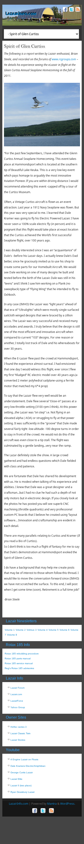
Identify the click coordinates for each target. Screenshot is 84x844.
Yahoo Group (17, 707)
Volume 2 (21, 630)
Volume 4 (43, 630)
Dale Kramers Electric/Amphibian (28, 766)
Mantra (52, 804)
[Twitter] (71, 10)
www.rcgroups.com (64, 59)
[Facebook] (65, 10)
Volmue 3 (32, 630)
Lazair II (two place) (21, 785)
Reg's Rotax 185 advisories (19, 668)
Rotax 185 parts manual (18, 658)
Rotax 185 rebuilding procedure (22, 653)
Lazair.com (16, 694)
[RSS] (77, 10)
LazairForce (16, 701)
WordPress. (67, 804)
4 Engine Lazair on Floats (24, 759)
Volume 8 (12, 634)
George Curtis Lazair (21, 772)
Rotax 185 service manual (19, 663)
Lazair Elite (16, 779)
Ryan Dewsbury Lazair (22, 792)
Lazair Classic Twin (20, 733)
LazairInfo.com (21, 13)
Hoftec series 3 (18, 727)
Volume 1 (10, 630)
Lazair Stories (17, 740)
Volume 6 (65, 630)
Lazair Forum (17, 688)
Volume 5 (54, 630)
